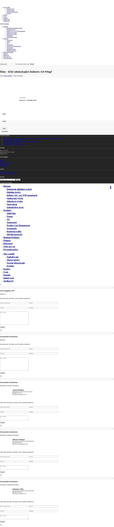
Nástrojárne (12, 204)
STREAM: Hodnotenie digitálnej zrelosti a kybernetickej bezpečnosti (21, 141)
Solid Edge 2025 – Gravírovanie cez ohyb (14, 144)
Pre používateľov (10, 249)
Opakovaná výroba (15, 198)
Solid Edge (11, 213)
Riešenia (7, 186)
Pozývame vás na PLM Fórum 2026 (12, 140)
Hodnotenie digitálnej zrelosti (19, 189)
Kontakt (2, 161)
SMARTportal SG (14, 234)
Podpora (7, 240)
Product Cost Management (18, 225)
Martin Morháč (8, 76)
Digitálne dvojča (14, 192)
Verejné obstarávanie (5, 163)
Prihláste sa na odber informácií (8, 173)
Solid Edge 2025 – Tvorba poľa (11, 143)
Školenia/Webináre (11, 237)
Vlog (21, 76)
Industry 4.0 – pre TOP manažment (22, 195)
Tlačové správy (4, 166)
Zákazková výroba (15, 201)
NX (8, 219)
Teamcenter (12, 222)
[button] (0, 284)
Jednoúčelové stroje (15, 207)
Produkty (7, 210)
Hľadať (32, 64)
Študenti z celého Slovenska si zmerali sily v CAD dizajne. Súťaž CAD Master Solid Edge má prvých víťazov (32, 138)
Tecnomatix (12, 228)
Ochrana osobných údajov (7, 172)
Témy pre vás (9, 246)
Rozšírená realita (14, 231)
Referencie (8, 243)
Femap (10, 216)
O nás (1, 160)
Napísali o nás (3, 164)
